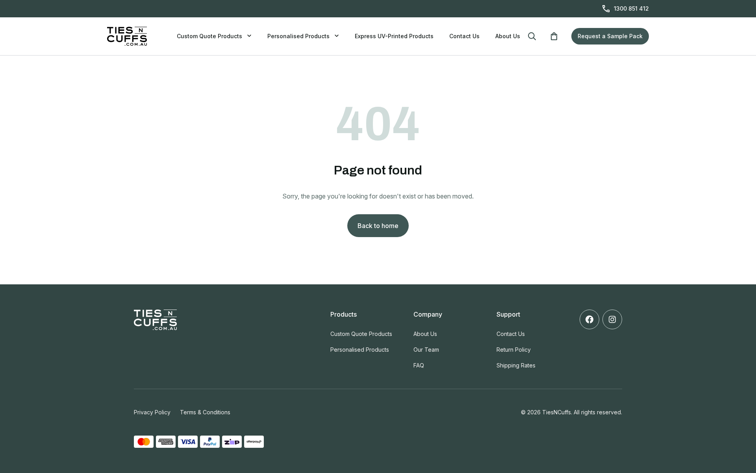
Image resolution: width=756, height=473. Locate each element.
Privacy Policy (152, 412)
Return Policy (514, 349)
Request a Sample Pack (610, 36)
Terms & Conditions (205, 412)
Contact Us (464, 36)
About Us (507, 36)
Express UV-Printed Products (394, 36)
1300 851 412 (631, 8)
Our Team (426, 349)
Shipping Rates (516, 365)
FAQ (418, 365)
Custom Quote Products (209, 36)
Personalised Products (298, 36)
